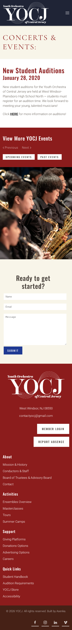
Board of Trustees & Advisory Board (27, 478)
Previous (11, 147)
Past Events (49, 157)
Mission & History (15, 464)
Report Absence (51, 442)
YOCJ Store (11, 589)
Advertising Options (16, 552)
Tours (7, 515)
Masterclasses (13, 508)
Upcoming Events (19, 157)
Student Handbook (15, 577)
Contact (8, 484)
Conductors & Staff (16, 471)
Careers (8, 559)
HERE (14, 114)
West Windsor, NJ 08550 (36, 408)
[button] (67, 13)
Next (25, 147)
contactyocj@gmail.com (36, 416)
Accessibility (11, 596)
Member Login (53, 429)
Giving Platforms (14, 539)
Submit (13, 350)
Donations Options (15, 546)
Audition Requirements (18, 583)
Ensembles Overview (17, 502)
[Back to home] (26, 13)
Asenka (60, 611)
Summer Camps (14, 521)
